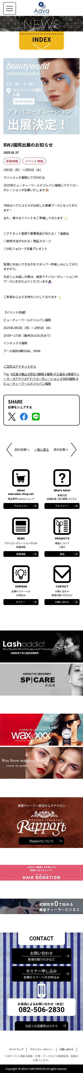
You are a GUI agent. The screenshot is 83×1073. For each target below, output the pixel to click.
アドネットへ (21, 505)
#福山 (23, 374)
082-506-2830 (41, 1010)
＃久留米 (59, 374)
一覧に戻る (41, 449)
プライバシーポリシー (41, 1049)
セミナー (21, 602)
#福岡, (49, 374)
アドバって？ (62, 505)
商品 (62, 554)
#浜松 (32, 374)
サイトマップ (16, 1049)
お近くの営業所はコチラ (41, 1026)
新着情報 (12, 161)
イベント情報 (34, 161)
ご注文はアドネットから (19, 366)
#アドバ (18, 379)
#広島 (15, 374)
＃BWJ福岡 (67, 379)
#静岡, (40, 374)
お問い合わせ (62, 602)
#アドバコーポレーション (42, 379)
